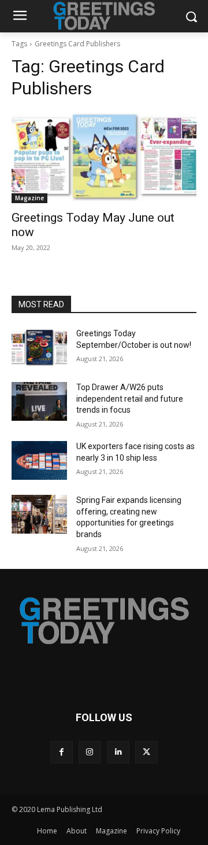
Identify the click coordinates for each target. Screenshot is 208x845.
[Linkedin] (118, 752)
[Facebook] (61, 752)
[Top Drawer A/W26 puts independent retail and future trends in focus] (39, 401)
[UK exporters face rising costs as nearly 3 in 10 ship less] (39, 460)
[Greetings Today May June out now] (104, 157)
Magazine (29, 198)
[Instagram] (90, 752)
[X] (146, 752)
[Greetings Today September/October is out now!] (39, 347)
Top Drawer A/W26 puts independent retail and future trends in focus (129, 398)
